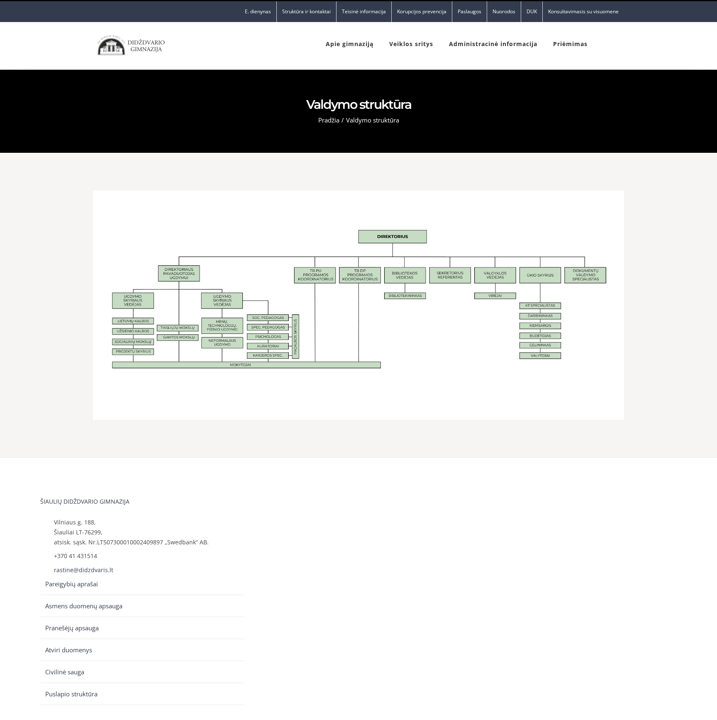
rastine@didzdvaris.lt (83, 570)
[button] (605, 43)
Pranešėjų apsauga (72, 628)
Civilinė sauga (64, 672)
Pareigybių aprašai (71, 584)
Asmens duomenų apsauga (83, 606)
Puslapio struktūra (71, 694)
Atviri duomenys (68, 650)
